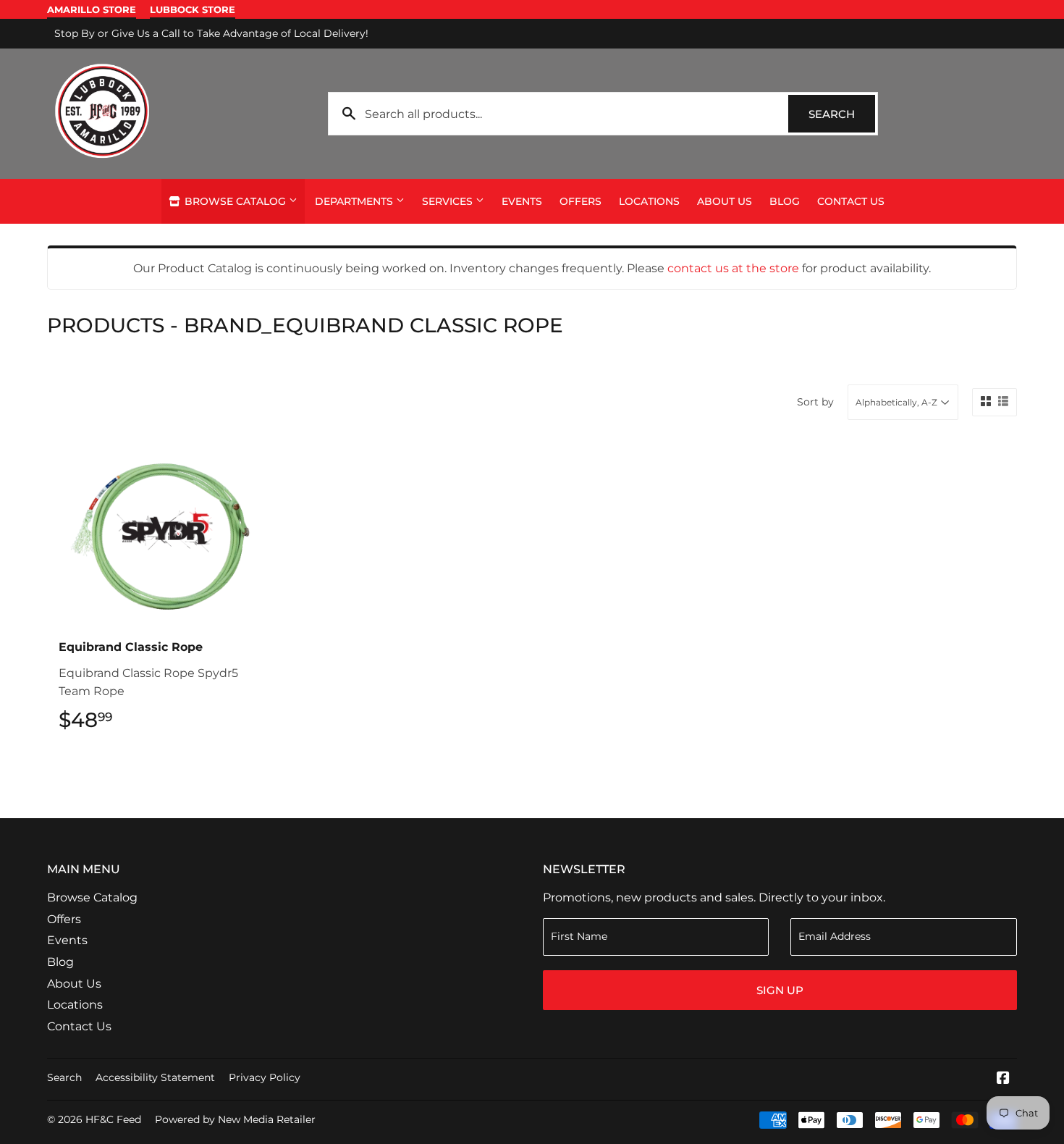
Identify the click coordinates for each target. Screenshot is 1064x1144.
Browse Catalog (235, 201)
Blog (784, 201)
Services (449, 201)
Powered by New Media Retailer (235, 1119)
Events (522, 201)
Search (841, 114)
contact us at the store (733, 268)
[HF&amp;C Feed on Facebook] (1003, 1079)
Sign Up (779, 990)
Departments (355, 201)
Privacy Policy (264, 1077)
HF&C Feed (113, 1119)
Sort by (815, 402)
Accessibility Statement (155, 1077)
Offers (580, 201)
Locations (649, 201)
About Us (724, 201)
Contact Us (850, 201)
